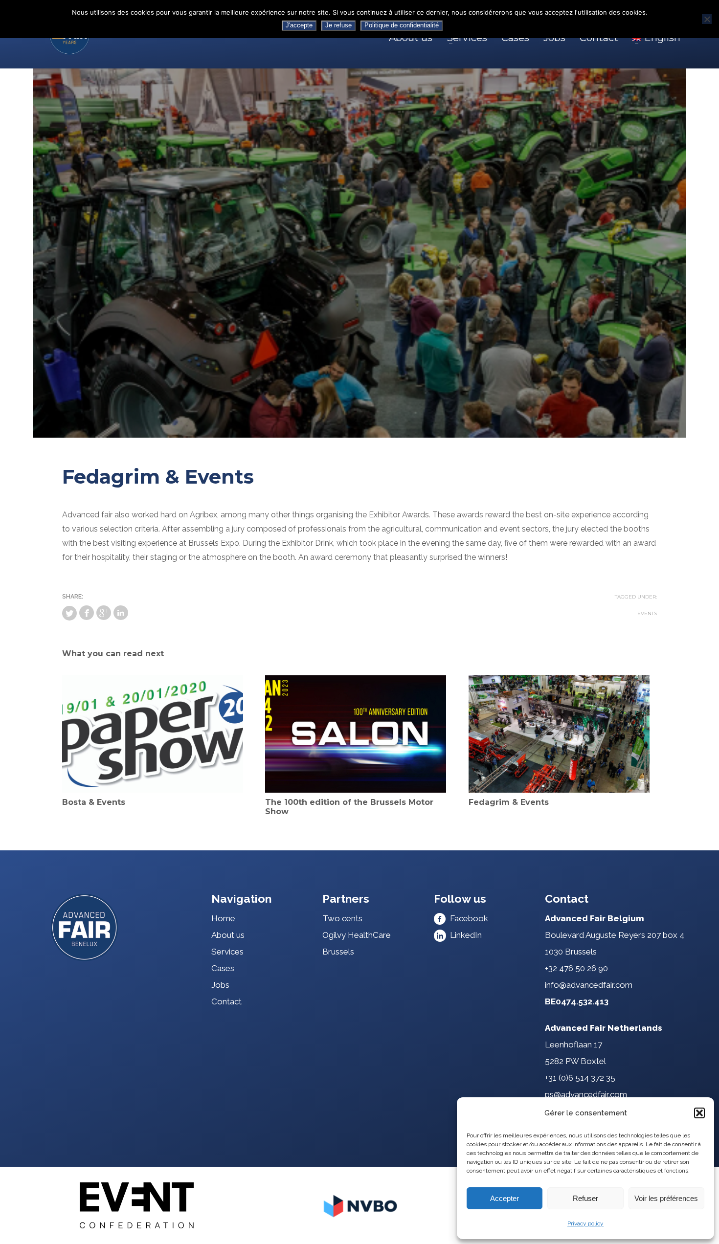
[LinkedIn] (120, 612)
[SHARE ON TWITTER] (69, 613)
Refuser (585, 1198)
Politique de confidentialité (401, 25)
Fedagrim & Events (509, 802)
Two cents (342, 918)
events (647, 613)
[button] (699, 1113)
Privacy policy (585, 1223)
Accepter (504, 1198)
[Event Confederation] (137, 1205)
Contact (226, 1001)
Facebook (467, 918)
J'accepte (299, 25)
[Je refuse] (707, 19)
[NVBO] (359, 1205)
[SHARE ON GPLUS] (103, 612)
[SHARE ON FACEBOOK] (86, 612)
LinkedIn (464, 935)
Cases (222, 968)
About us (228, 935)
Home (223, 918)
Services (227, 951)
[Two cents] (120, 927)
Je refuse (338, 25)
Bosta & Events (93, 802)
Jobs (220, 985)
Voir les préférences (666, 1198)
